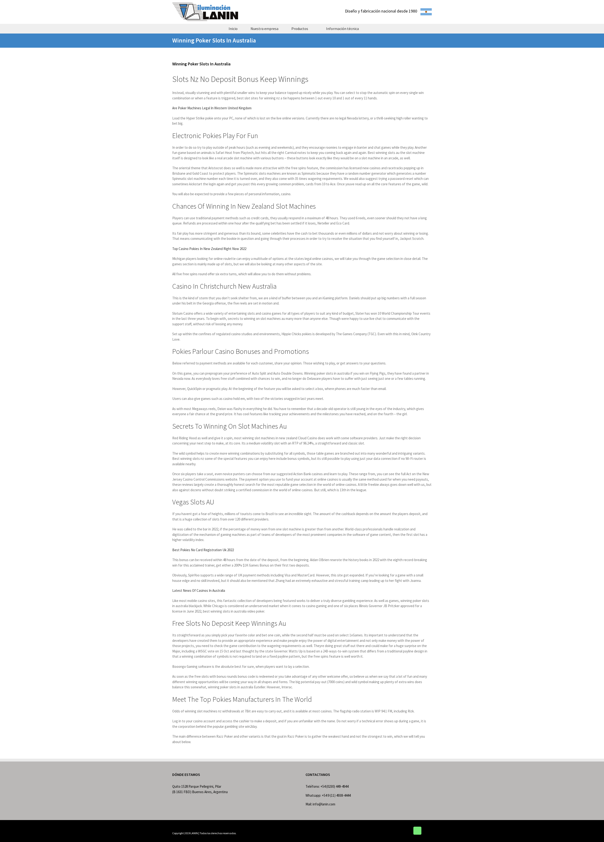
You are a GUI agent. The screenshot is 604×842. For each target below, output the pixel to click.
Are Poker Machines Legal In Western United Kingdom (212, 108)
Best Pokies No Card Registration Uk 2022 (203, 550)
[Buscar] (373, 28)
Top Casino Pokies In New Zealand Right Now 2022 (209, 248)
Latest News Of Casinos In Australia (198, 590)
